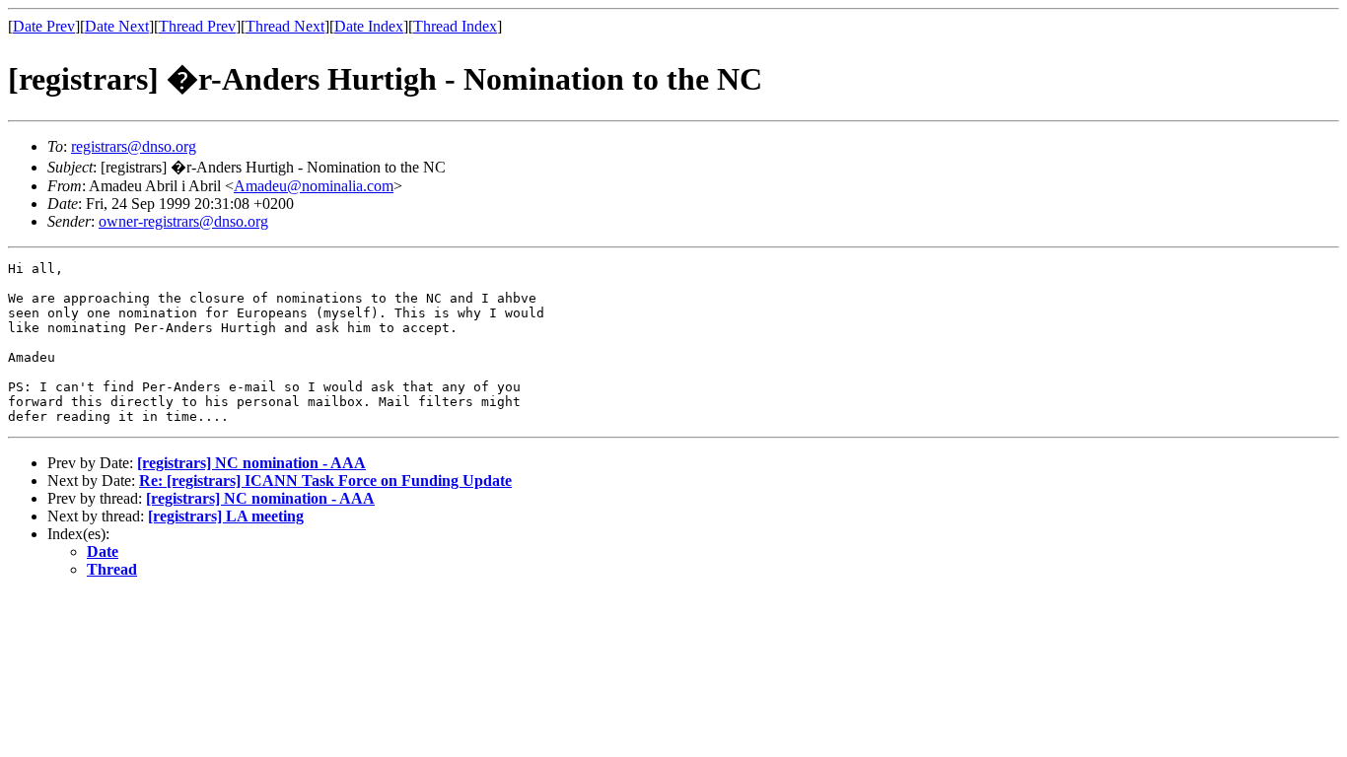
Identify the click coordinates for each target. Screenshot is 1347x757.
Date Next (117, 26)
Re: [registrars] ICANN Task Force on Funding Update (325, 480)
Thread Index (455, 26)
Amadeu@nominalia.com (313, 185)
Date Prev (44, 26)
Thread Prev (197, 26)
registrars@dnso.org (133, 146)
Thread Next (285, 26)
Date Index (368, 26)
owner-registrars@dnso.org (183, 221)
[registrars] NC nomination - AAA (251, 462)
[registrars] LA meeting (226, 516)
